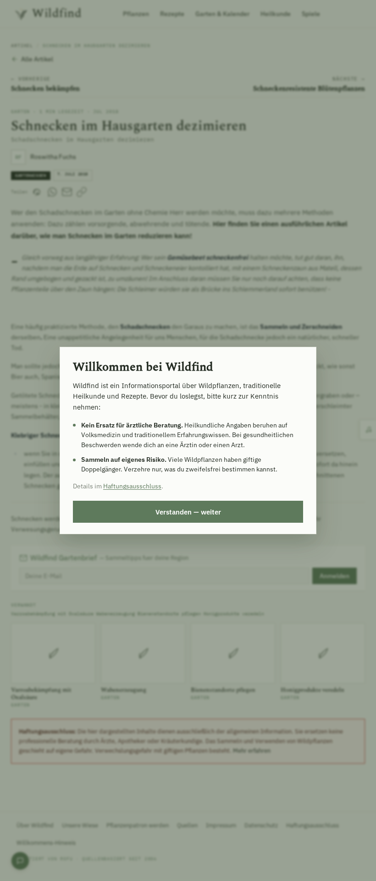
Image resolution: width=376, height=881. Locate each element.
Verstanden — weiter (188, 511)
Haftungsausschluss (132, 486)
